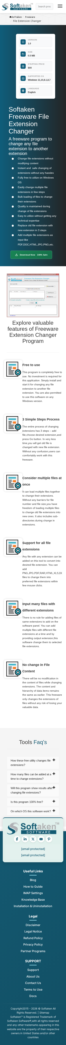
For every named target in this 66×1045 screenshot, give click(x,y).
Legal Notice (33, 931)
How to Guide (33, 886)
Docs (33, 996)
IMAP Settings (33, 893)
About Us (33, 976)
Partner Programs (33, 951)
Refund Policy (33, 938)
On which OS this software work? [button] (31, 811)
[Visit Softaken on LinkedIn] (25, 839)
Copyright (17, 1008)
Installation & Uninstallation (33, 906)
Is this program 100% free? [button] (27, 801)
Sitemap (44, 1012)
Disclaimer (33, 925)
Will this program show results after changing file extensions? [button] (32, 790)
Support (33, 970)
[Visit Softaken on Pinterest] (49, 839)
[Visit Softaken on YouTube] (41, 839)
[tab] (33, 763)
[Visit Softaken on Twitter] (33, 839)
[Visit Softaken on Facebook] (17, 839)
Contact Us (33, 983)
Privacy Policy (33, 944)
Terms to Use (33, 989)
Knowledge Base (33, 899)
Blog (33, 880)
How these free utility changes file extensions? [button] (31, 762)
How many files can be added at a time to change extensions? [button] (31, 776)
